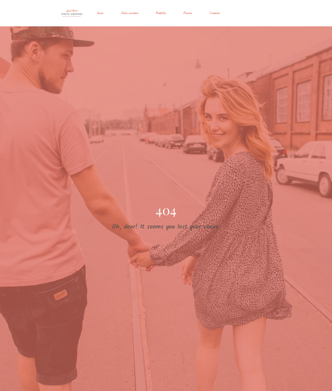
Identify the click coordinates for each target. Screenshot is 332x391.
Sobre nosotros (129, 13)
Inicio (100, 13)
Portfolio (161, 13)
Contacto (214, 13)
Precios (187, 13)
